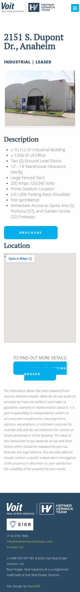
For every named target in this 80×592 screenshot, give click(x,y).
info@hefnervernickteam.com (29, 541)
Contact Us (15, 547)
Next (68, 99)
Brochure (31, 232)
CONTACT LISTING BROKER (45, 371)
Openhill (33, 586)
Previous (11, 99)
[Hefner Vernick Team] (28, 11)
